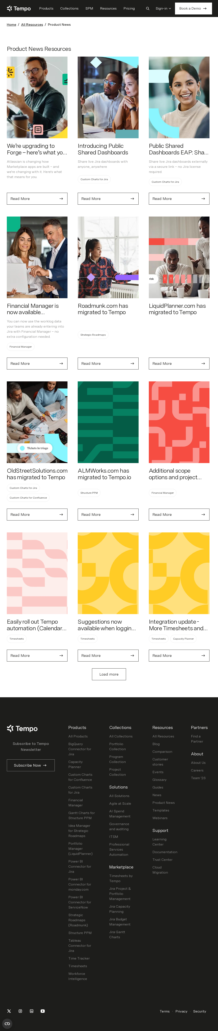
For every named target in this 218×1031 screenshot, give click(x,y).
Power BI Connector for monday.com (79, 884)
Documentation (164, 852)
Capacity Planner (75, 764)
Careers (197, 770)
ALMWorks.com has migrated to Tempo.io (104, 474)
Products (46, 8)
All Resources (32, 25)
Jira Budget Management (120, 921)
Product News (163, 803)
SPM (89, 8)
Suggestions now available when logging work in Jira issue (106, 628)
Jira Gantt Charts (117, 934)
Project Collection (117, 772)
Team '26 (198, 778)
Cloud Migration (160, 869)
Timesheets (77, 966)
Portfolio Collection (117, 746)
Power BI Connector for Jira (79, 866)
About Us (198, 763)
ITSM (113, 837)
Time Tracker (79, 958)
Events (158, 772)
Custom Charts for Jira (80, 789)
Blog (156, 744)
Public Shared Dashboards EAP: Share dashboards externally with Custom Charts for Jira (179, 158)
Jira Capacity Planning (119, 909)
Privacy (181, 1011)
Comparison (162, 752)
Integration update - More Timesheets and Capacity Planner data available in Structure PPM (176, 634)
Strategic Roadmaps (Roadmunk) (78, 920)
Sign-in (161, 8)
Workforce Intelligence (77, 976)
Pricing (129, 8)
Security (199, 1011)
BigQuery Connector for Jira (79, 749)
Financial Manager (75, 802)
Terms (165, 1011)
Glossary (159, 780)
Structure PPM (80, 933)
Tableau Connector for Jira (79, 945)
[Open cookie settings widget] (7, 1024)
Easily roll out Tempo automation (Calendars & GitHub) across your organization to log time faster (36, 634)
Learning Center (159, 841)
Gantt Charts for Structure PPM (81, 815)
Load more (109, 674)
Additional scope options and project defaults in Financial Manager (173, 480)
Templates (160, 810)
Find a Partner (197, 738)
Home (11, 25)
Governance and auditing (119, 826)
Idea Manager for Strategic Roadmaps (79, 831)
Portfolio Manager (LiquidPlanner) (80, 848)
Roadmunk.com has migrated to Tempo (103, 309)
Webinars (160, 818)
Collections (69, 8)
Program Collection (117, 759)
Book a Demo (190, 8)
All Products (78, 736)
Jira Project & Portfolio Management (120, 894)
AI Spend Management (120, 813)
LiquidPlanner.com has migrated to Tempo (177, 309)
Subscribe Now (27, 765)
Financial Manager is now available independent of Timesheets (32, 315)
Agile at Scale (120, 803)
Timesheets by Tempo (121, 878)
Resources (108, 8)
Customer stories (160, 761)
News (156, 795)
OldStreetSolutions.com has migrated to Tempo (37, 474)
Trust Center (162, 860)
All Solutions (119, 796)
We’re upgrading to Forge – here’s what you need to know (36, 152)
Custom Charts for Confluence (80, 777)
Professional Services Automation (119, 849)
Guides (157, 787)
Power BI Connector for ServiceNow (79, 902)
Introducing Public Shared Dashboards (103, 149)
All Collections (121, 736)
